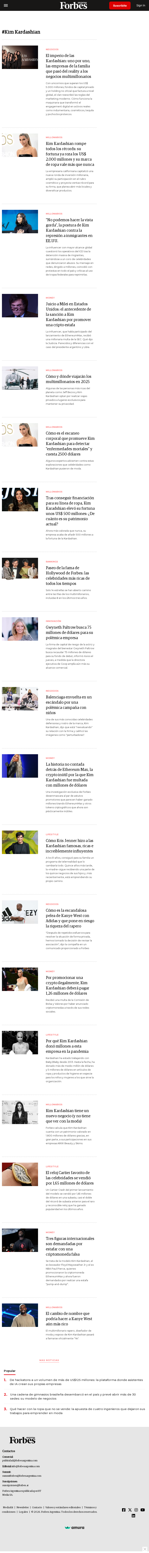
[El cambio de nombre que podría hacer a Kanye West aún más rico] (20, 1315)
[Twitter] (130, 1510)
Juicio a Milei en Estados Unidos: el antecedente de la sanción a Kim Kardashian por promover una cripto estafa (68, 314)
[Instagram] (136, 1510)
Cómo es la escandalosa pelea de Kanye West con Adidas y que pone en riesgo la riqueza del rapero (70, 918)
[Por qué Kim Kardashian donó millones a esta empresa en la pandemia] (20, 1042)
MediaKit (8, 1507)
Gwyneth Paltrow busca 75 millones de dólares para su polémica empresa (69, 633)
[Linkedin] (133, 1516)
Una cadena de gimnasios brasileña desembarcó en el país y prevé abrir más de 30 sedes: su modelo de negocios (73, 1396)
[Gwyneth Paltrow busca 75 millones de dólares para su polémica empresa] (20, 629)
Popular (10, 1371)
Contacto (37, 1507)
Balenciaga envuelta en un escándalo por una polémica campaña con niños (69, 705)
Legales (23, 1512)
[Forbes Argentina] (74, 5)
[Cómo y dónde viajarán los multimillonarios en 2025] (20, 378)
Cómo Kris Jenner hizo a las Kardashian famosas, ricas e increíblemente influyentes (69, 846)
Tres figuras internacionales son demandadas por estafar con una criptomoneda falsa (70, 1246)
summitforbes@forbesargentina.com (21, 1476)
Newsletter (22, 1507)
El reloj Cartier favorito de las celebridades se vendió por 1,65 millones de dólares (70, 1178)
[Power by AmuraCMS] (74, 1527)
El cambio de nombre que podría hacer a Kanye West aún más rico (69, 1319)
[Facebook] (124, 1510)
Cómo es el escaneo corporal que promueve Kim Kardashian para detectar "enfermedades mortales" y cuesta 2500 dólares (70, 443)
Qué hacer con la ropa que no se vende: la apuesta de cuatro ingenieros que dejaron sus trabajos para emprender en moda (77, 1411)
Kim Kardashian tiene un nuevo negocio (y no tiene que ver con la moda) (68, 1116)
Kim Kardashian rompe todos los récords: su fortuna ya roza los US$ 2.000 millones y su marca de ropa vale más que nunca (70, 154)
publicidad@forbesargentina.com (19, 1460)
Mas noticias (49, 1360)
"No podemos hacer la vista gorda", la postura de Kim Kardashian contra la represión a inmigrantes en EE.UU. (69, 230)
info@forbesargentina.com (26, 1466)
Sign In (140, 5)
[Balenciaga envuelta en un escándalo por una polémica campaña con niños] (20, 698)
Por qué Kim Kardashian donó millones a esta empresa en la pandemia (67, 1046)
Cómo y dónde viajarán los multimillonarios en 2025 (68, 379)
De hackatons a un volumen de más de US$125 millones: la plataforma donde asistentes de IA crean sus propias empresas (76, 1382)
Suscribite (120, 5)
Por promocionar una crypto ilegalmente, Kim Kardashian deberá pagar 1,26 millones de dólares (67, 985)
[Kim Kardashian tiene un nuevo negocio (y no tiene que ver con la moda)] (20, 1112)
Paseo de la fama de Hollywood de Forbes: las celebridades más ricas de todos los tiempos (68, 576)
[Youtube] (142, 1510)
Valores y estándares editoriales (63, 1507)
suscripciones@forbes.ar (15, 1485)
